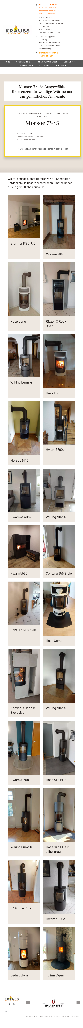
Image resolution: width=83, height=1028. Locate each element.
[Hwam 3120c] (24, 722)
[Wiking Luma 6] (24, 789)
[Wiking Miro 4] (59, 470)
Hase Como (54, 640)
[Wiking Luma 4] (24, 335)
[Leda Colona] (24, 928)
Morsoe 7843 (55, 254)
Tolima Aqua (55, 975)
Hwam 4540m (20, 517)
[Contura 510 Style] (24, 583)
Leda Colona (19, 975)
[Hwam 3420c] (59, 861)
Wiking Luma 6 (21, 847)
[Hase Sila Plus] (59, 722)
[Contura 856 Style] (59, 527)
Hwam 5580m (20, 573)
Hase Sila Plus (56, 779)
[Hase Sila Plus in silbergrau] (59, 789)
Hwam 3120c (19, 779)
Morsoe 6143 (19, 460)
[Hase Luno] (24, 264)
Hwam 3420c (55, 919)
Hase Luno (18, 321)
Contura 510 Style (23, 630)
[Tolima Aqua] (59, 928)
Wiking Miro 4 (56, 517)
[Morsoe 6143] (24, 403)
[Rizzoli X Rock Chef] (59, 264)
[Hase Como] (59, 583)
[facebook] (10, 1004)
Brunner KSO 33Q (23, 243)
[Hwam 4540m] (24, 470)
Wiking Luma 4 (21, 382)
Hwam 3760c (55, 449)
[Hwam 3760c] (59, 403)
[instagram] (14, 1004)
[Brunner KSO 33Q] (24, 197)
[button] (28, 1002)
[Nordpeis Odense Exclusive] (24, 650)
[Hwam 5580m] (24, 527)
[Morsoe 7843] (59, 197)
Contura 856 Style (59, 573)
